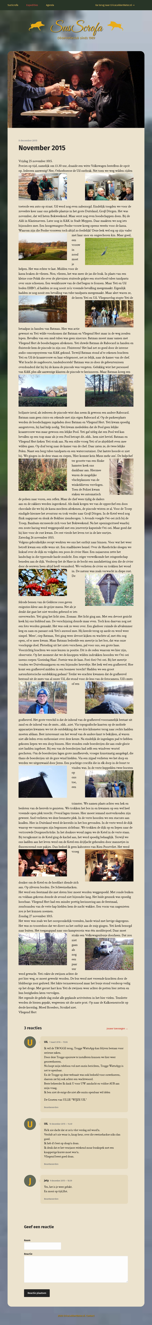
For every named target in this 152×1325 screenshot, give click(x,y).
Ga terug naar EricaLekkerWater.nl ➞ (114, 5)
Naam (27, 1240)
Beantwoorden (51, 1107)
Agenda (50, 5)
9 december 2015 (61, 1180)
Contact (90, 1315)
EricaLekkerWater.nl (74, 1315)
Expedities (32, 5)
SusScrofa (13, 5)
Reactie (28, 1254)
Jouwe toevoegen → (117, 1028)
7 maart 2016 (58, 1042)
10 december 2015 (60, 1124)
